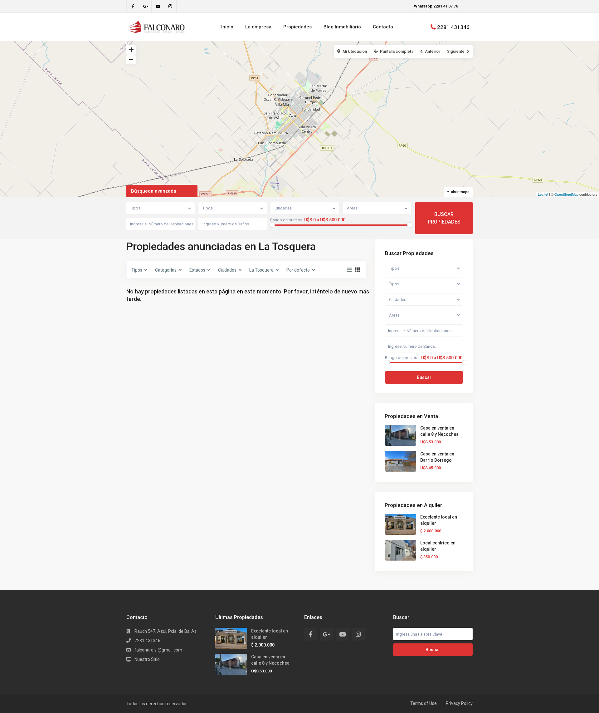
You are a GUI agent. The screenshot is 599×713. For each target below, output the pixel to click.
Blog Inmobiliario (342, 27)
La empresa (258, 27)
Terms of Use (423, 703)
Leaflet (543, 194)
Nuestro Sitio (147, 659)
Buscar (424, 377)
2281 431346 (453, 27)
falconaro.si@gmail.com (158, 649)
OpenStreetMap (566, 194)
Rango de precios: (286, 220)
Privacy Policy (459, 703)
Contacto (383, 27)
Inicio (227, 27)
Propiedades (297, 27)
